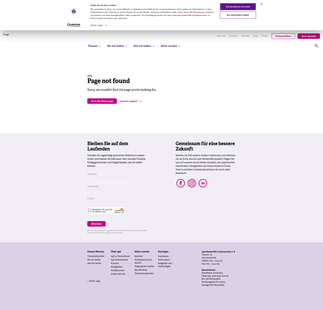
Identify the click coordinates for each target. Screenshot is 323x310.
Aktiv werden (169, 46)
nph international (119, 260)
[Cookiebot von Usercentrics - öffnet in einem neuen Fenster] (74, 25)
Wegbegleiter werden (144, 266)
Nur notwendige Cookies (238, 15)
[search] (316, 46)
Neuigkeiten (116, 267)
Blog (255, 36)
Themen (93, 46)
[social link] (181, 183)
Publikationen (117, 270)
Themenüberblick (95, 256)
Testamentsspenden (144, 273)
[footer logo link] (113, 285)
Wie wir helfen (142, 46)
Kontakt (233, 36)
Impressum (163, 256)
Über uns (221, 36)
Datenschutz (164, 260)
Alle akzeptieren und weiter (238, 7)
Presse (265, 36)
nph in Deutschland (120, 256)
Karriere (245, 36)
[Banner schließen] (261, 4)
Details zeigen (97, 25)
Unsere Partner (118, 274)
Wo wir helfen (115, 46)
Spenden (138, 256)
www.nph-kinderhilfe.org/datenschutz (190, 15)
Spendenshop (140, 270)
